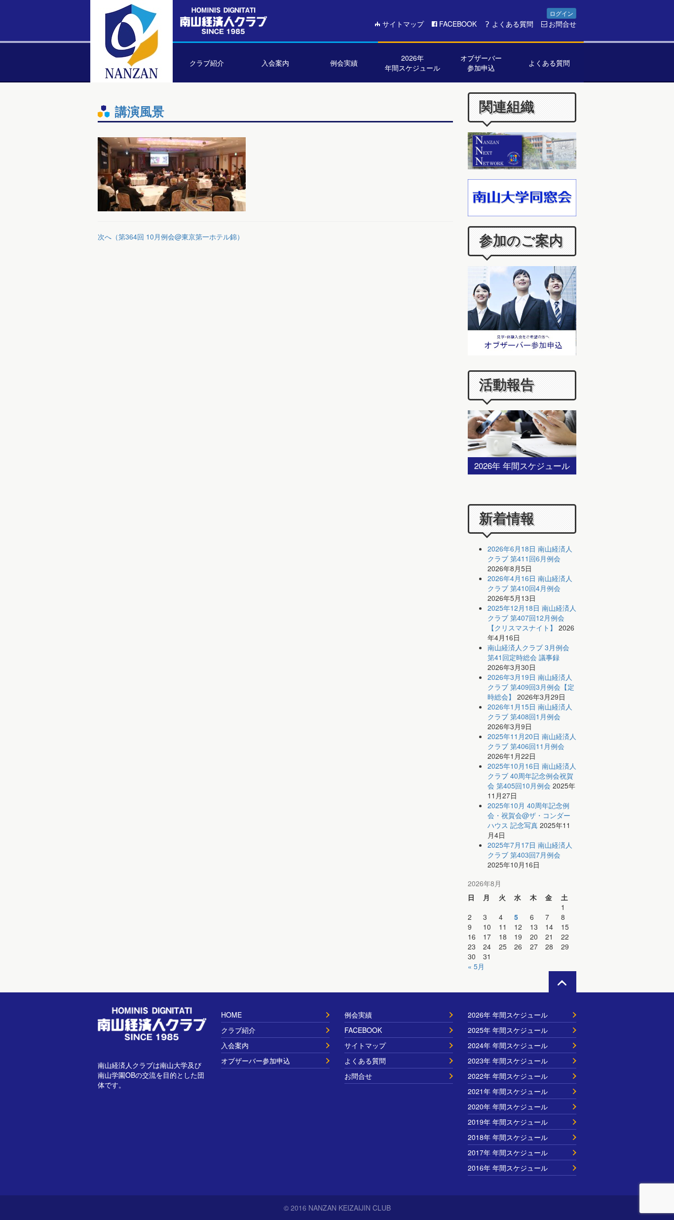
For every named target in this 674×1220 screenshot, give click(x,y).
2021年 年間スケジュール (508, 1091)
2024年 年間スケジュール (508, 1045)
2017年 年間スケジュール (508, 1152)
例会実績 (358, 1015)
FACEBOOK (458, 24)
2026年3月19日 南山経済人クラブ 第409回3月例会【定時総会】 (530, 687)
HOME (231, 1015)
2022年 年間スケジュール (508, 1076)
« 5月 (476, 966)
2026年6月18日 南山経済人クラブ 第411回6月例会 (529, 553)
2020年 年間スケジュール (508, 1106)
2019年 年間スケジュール (508, 1122)
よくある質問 (512, 24)
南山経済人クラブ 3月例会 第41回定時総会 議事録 (528, 652)
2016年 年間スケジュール (508, 1168)
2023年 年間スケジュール (508, 1060)
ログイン (561, 13)
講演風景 (139, 111)
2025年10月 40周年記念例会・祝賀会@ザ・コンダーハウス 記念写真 (528, 815)
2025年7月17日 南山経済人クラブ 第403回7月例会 (529, 850)
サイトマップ (403, 24)
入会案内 (235, 1045)
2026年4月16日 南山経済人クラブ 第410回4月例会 (529, 583)
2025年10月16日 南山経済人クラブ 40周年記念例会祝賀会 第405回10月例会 (531, 775)
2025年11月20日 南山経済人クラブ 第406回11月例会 (531, 741)
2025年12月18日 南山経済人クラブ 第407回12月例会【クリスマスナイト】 (531, 617)
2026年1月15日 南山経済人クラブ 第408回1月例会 (529, 711)
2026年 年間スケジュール (508, 1015)
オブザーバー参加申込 (255, 1060)
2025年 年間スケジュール (508, 1030)
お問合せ (562, 24)
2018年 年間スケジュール (508, 1137)
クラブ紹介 (238, 1030)
